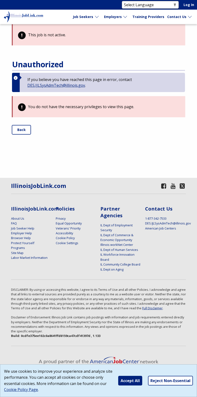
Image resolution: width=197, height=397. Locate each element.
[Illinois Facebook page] (164, 186)
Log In (189, 4)
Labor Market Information (29, 257)
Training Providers (148, 16)
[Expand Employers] (125, 17)
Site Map (17, 253)
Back (21, 129)
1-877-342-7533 (155, 218)
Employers (113, 16)
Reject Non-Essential (170, 380)
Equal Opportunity (69, 223)
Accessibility (64, 233)
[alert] (98, 34)
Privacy (61, 218)
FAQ (14, 223)
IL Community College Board (120, 264)
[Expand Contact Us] (190, 17)
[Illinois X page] (182, 186)
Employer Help (21, 233)
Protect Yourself (22, 243)
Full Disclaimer (152, 308)
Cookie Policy (65, 238)
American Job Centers (160, 228)
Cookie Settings (67, 243)
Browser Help (21, 238)
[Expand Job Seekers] (97, 17)
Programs (18, 248)
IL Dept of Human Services (119, 250)
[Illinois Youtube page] (173, 186)
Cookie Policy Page (21, 389)
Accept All (130, 380)
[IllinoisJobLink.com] (23, 17)
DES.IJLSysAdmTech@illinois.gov (56, 85)
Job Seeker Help (22, 228)
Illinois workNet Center (116, 244)
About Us (17, 218)
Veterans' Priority (68, 228)
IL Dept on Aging (111, 269)
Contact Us (176, 16)
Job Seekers (83, 16)
